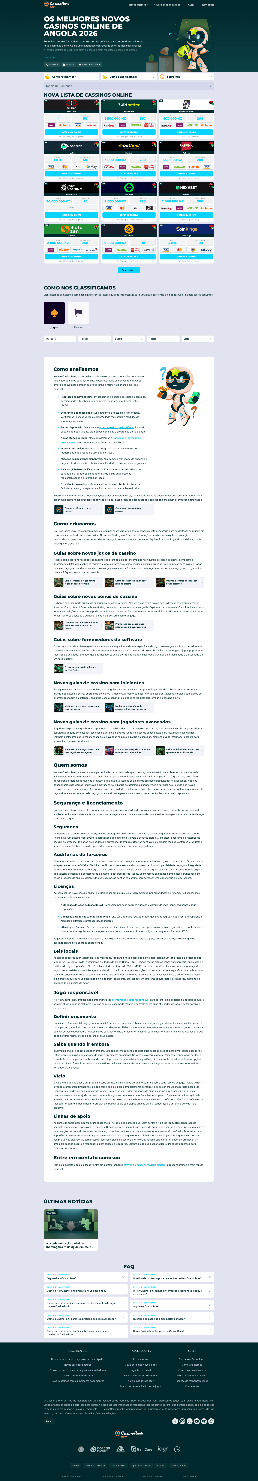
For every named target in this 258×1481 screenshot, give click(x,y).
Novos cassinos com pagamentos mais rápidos (78, 1359)
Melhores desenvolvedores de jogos (140, 1386)
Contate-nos (192, 1386)
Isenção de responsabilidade (192, 1381)
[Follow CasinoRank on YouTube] (197, 1421)
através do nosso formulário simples (145, 1164)
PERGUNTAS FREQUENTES (192, 1375)
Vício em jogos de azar (141, 1381)
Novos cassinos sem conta (78, 1375)
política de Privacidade (112, 1476)
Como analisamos (192, 1364)
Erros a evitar (140, 1359)
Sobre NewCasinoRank (192, 1359)
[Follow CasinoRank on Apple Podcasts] (211, 1421)
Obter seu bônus (71, 132)
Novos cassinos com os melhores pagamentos (77, 1381)
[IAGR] (163, 1449)
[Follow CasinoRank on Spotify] (204, 1421)
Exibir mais (127, 270)
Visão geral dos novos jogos (141, 1364)
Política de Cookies (71, 1476)
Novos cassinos (137, 4)
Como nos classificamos (192, 1370)
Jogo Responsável (141, 1370)
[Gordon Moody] (100, 1449)
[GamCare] (141, 1449)
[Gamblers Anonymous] (120, 1449)
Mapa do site (189, 1476)
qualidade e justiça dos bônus (116, 427)
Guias (191, 4)
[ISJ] (81, 1449)
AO (47, 1421)
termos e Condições (153, 1476)
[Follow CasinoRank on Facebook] (175, 1421)
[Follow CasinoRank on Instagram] (182, 1421)
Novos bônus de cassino (167, 4)
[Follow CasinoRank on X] (190, 1421)
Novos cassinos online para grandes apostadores (78, 1370)
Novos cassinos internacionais (141, 1375)
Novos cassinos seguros (78, 1364)
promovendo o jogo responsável (130, 999)
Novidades (208, 4)
